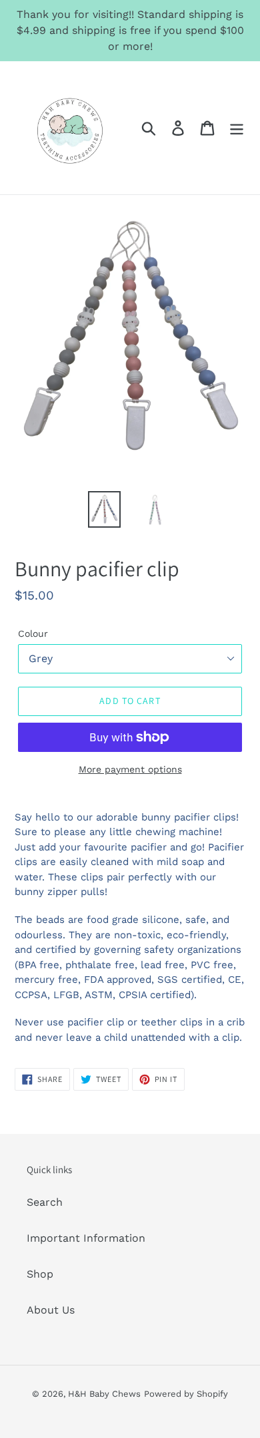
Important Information (86, 1238)
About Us (51, 1310)
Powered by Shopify (186, 1394)
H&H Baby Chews (104, 1394)
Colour (33, 633)
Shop (40, 1274)
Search (45, 1202)
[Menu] (236, 128)
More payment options (130, 769)
